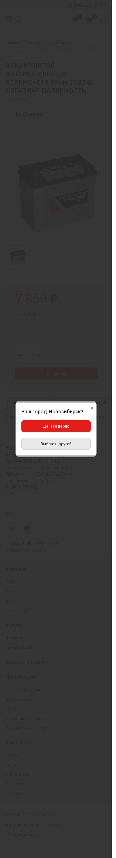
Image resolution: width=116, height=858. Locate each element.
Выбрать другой (56, 443)
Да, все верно (56, 426)
